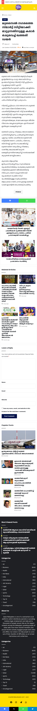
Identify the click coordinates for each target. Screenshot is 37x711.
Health (5, 571)
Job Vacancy (7, 583)
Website (4, 400)
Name (3, 382)
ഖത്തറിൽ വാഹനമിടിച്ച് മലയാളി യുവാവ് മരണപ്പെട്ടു (24, 493)
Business (6, 567)
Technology (6, 596)
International (7, 580)
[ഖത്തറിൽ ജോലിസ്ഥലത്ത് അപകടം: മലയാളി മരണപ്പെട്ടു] (7, 504)
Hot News (6, 574)
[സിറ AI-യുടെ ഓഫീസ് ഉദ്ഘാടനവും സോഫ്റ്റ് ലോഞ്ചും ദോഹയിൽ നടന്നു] (27, 279)
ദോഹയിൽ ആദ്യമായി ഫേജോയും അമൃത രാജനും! (26, 321)
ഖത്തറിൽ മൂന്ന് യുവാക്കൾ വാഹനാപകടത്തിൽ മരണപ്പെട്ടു (22, 481)
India (4, 577)
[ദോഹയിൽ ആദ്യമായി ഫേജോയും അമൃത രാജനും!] (27, 311)
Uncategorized (7, 605)
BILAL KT (7, 44)
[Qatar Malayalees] (18, 7)
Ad (3, 564)
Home (5, 15)
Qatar (10, 15)
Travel (5, 602)
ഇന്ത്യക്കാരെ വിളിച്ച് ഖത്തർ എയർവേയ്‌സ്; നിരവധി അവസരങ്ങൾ (18, 452)
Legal (4, 586)
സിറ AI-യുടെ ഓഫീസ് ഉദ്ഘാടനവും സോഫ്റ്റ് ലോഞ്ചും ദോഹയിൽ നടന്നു (27, 290)
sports (5, 593)
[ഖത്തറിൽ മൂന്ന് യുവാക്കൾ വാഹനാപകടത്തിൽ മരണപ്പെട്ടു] (7, 481)
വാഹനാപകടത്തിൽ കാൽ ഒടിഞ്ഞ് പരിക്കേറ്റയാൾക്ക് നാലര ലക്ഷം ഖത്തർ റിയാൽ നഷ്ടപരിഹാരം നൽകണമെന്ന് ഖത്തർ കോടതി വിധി (9, 294)
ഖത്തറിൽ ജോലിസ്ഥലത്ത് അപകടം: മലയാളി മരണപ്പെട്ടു (22, 504)
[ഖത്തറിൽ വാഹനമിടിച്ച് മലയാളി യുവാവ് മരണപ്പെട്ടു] (7, 494)
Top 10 (5, 599)
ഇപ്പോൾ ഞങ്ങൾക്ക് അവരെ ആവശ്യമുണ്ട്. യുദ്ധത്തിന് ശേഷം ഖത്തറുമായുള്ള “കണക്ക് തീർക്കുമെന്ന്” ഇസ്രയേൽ (24, 467)
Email (3, 391)
